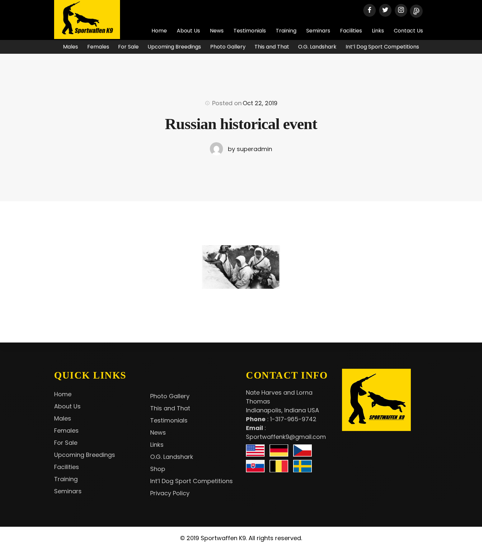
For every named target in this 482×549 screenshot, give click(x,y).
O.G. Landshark (317, 46)
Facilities (351, 30)
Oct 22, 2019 (260, 103)
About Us (188, 30)
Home (159, 30)
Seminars (318, 30)
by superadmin (250, 149)
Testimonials (249, 30)
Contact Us (408, 30)
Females (98, 46)
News (217, 30)
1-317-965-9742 (293, 419)
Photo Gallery (228, 46)
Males (70, 46)
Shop (157, 469)
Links (378, 30)
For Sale (128, 46)
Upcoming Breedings (174, 46)
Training (286, 30)
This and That (271, 46)
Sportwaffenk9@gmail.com (286, 437)
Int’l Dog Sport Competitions (382, 46)
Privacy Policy (170, 493)
